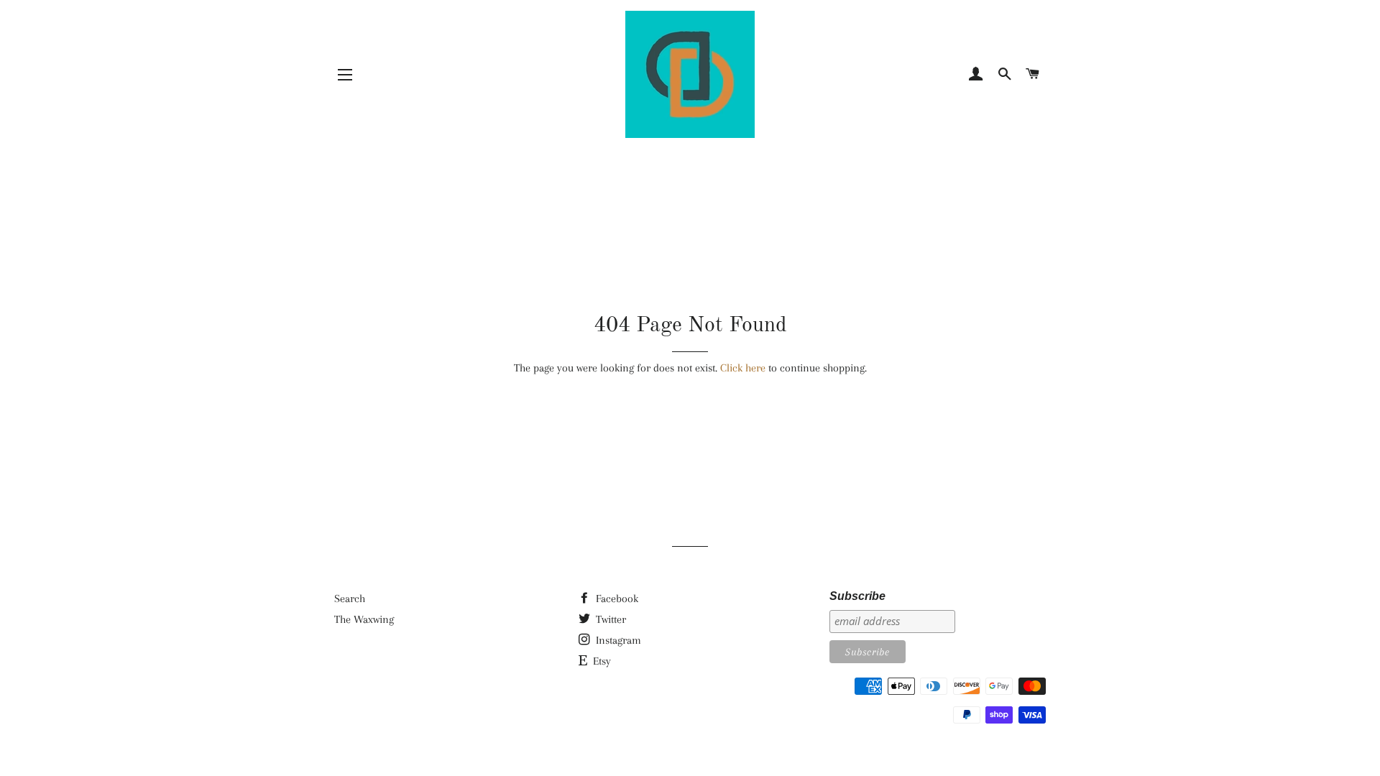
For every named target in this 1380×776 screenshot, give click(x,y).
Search (349, 598)
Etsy (600, 661)
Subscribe (857, 596)
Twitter (609, 619)
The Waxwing (364, 619)
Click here (742, 367)
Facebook (615, 598)
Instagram (617, 640)
